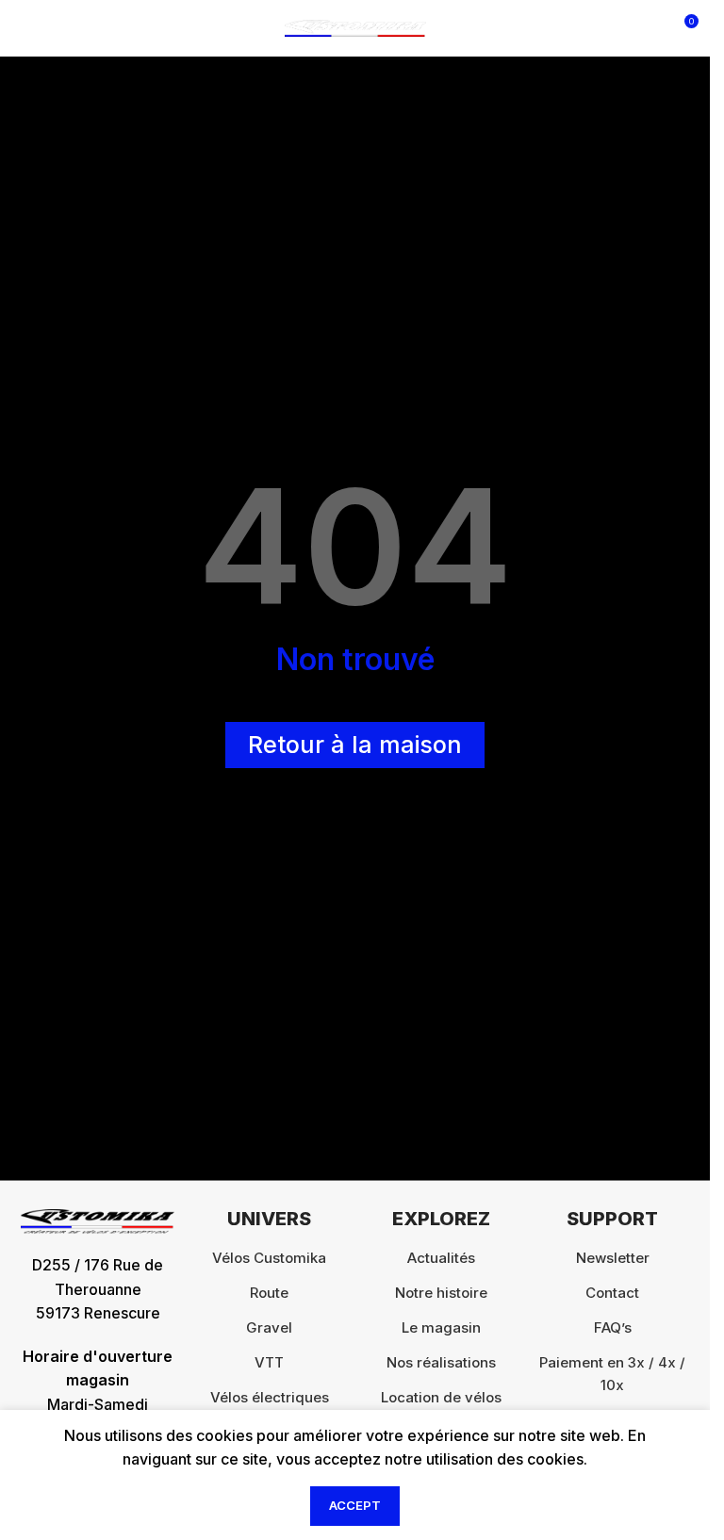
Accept (355, 1505)
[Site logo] (355, 26)
